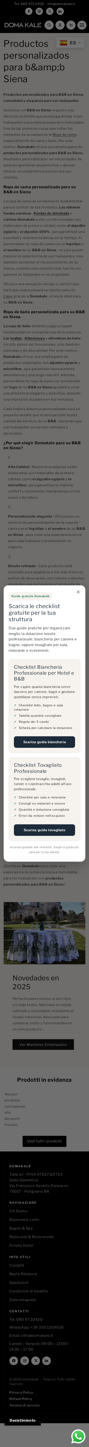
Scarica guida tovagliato (44, 830)
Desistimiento (23, 1420)
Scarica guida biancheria (44, 742)
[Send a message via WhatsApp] (78, 1436)
